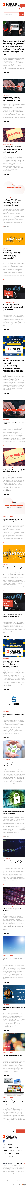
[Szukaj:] (11, 14)
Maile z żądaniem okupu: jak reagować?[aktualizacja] (13, 307)
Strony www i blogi (8, 144)
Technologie (8, 1156)
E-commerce (6, 759)
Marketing (5, 248)
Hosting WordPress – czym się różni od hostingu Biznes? (12, 202)
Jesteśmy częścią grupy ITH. (15, 1180)
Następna (20, 1130)
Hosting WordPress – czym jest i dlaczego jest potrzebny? (12, 149)
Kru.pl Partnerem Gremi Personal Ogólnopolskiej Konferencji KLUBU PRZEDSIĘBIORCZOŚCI (14, 365)
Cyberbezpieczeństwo (9, 302)
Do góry (20, 1163)
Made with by (17, 1184)
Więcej (6, 72)
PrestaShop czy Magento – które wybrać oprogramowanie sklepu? (14, 764)
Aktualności (6, 39)
